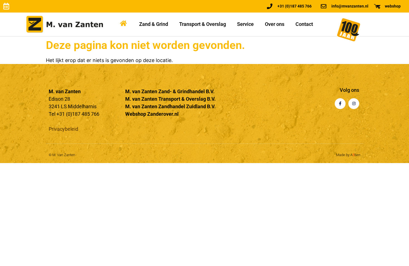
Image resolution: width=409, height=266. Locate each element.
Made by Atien (348, 155)
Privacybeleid (63, 129)
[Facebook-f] (340, 103)
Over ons (274, 24)
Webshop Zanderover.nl (152, 114)
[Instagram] (353, 103)
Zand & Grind (153, 24)
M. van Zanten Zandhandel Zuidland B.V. (170, 106)
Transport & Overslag (202, 24)
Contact (304, 24)
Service (245, 24)
